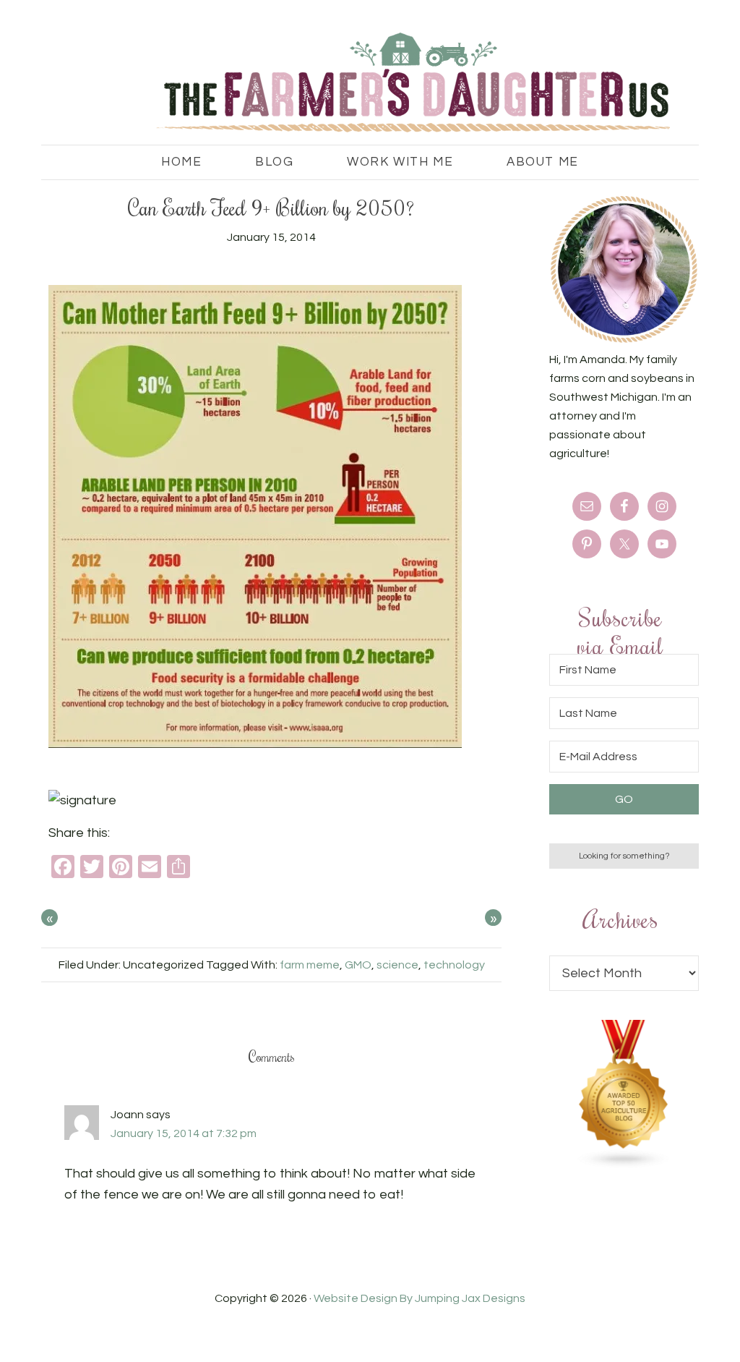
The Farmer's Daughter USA (341, 83)
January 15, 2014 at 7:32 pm (184, 1133)
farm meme (310, 965)
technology (454, 965)
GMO (358, 965)
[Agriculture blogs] (624, 1165)
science (397, 965)
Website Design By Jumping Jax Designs (419, 1298)
